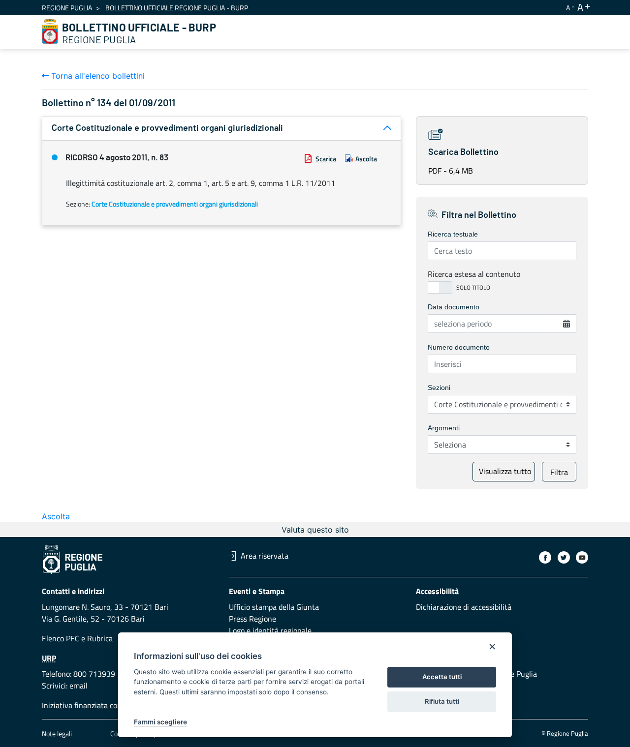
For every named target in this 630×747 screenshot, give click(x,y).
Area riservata (264, 555)
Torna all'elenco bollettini (97, 76)
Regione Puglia (67, 7)
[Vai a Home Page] (50, 32)
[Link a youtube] (582, 557)
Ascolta (366, 158)
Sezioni (439, 387)
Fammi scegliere (160, 722)
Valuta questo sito (315, 530)
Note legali (57, 733)
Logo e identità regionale (270, 630)
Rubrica (100, 638)
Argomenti (444, 427)
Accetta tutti (442, 677)
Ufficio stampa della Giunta (274, 607)
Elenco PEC (60, 638)
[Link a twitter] (564, 557)
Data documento (453, 306)
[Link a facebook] (545, 557)
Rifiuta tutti (442, 701)
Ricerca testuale (453, 234)
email (78, 685)
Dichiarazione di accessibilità (463, 607)
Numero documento (459, 347)
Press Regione (252, 619)
